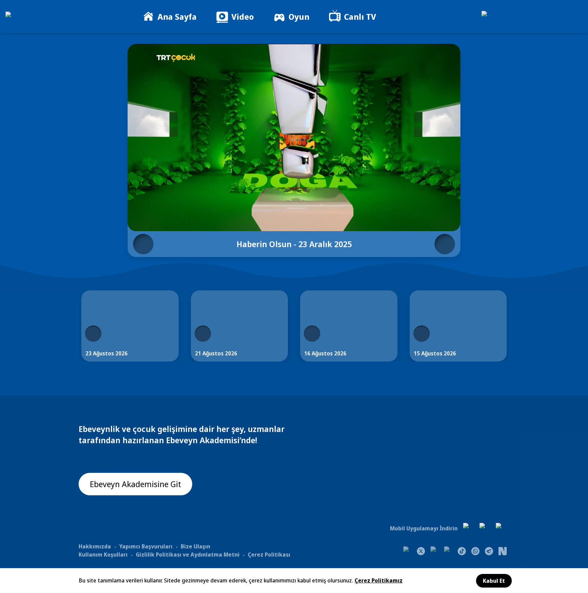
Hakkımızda (95, 546)
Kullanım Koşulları (103, 554)
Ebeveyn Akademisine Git (135, 484)
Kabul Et (494, 580)
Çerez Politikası (269, 554)
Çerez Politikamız (379, 580)
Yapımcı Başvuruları (146, 546)
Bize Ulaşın (195, 546)
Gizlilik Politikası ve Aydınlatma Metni (188, 554)
